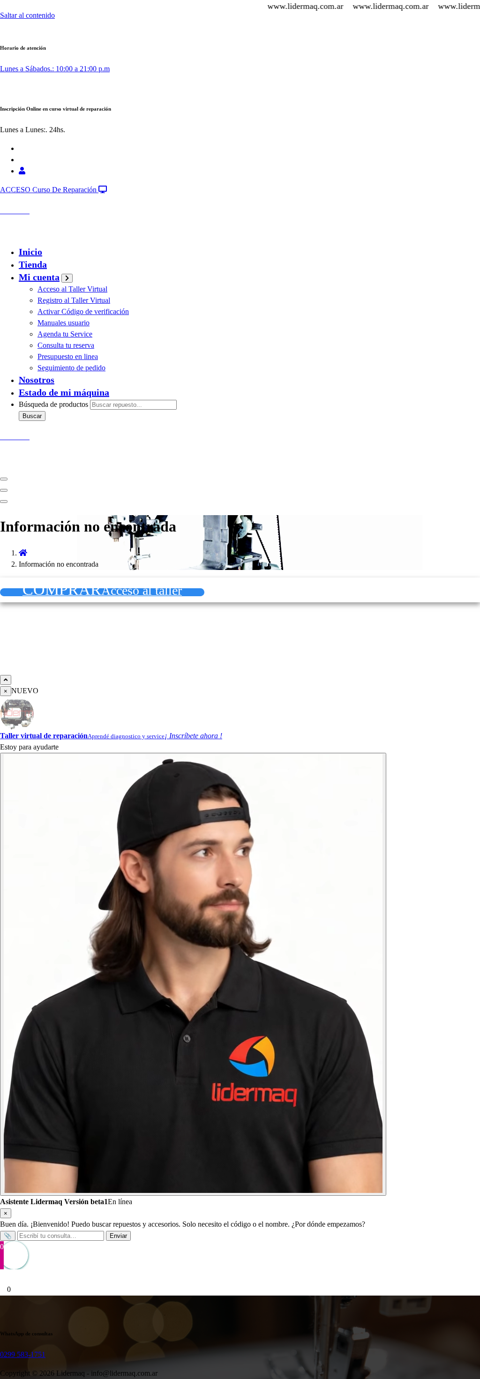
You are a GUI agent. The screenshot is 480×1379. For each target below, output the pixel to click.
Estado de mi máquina (64, 392)
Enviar (118, 1235)
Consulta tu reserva (66, 345)
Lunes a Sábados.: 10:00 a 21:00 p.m (55, 69)
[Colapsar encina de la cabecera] (4, 501)
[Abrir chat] (193, 974)
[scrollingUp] (5, 680)
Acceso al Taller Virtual (72, 289)
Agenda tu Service (65, 334)
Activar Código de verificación (83, 311)
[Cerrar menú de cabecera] (4, 490)
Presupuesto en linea (68, 356)
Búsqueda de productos (54, 404)
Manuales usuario (64, 323)
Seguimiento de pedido (71, 368)
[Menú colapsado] (4, 479)
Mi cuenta (39, 277)
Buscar (32, 416)
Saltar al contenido (27, 15)
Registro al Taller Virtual (74, 300)
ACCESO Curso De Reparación (49, 190)
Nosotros (36, 380)
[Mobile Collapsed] (67, 278)
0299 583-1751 (22, 1354)
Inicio (30, 252)
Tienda (33, 264)
